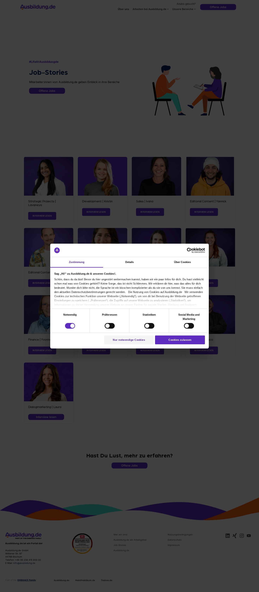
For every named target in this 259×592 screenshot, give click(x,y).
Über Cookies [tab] (182, 262)
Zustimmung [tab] (76, 262)
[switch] (110, 326)
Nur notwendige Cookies (129, 339)
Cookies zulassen (179, 339)
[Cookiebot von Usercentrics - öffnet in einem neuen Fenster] (189, 250)
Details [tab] (129, 262)
